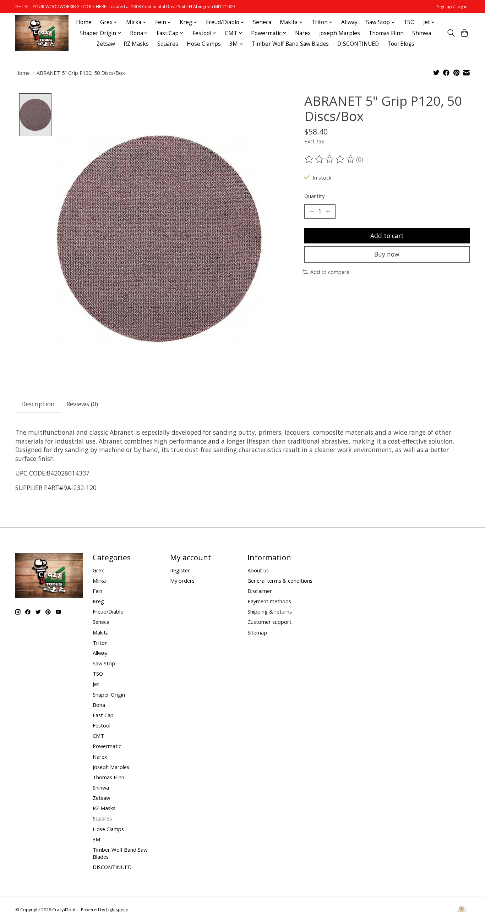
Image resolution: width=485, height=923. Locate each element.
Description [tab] (38, 404)
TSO (409, 22)
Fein (97, 590)
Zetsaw (106, 44)
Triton (100, 642)
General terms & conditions (279, 580)
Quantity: (315, 195)
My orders (182, 580)
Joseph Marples (339, 33)
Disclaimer (259, 590)
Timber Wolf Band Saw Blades (290, 44)
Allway (349, 22)
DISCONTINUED (358, 44)
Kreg (98, 601)
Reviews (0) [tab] (82, 404)
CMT (98, 735)
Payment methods (269, 601)
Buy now (386, 254)
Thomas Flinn (386, 33)
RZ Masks (136, 44)
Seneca (262, 22)
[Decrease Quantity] (312, 211)
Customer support (269, 621)
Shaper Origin (109, 694)
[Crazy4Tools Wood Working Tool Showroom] (42, 33)
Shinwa (421, 33)
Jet (96, 683)
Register (180, 570)
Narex (303, 33)
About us (258, 570)
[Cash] (461, 909)
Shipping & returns (269, 611)
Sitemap (257, 632)
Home (84, 22)
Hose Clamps (204, 44)
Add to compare (329, 271)
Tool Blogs (400, 44)
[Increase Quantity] (328, 211)
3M (96, 839)
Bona (99, 704)
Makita (101, 632)
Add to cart (387, 235)
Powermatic (107, 745)
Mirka (99, 580)
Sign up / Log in (452, 7)
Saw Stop (104, 663)
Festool (101, 725)
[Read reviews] (330, 159)
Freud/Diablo (108, 611)
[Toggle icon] (451, 33)
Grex (98, 570)
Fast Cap (103, 715)
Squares (167, 44)
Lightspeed (117, 910)
